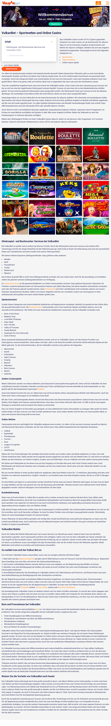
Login (98, 3)
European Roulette (42, 136)
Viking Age (69, 226)
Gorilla (15, 171)
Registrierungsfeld (26, 559)
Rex (15, 226)
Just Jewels (42, 171)
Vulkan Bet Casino (11, 283)
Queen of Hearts (96, 208)
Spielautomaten (16, 55)
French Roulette (69, 136)
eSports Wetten (68, 60)
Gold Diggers (69, 154)
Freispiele (25, 587)
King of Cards (69, 208)
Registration (11, 69)
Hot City (96, 171)
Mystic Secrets (15, 208)
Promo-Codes (41, 587)
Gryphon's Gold (42, 189)
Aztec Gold (96, 226)
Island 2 (15, 189)
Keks (69, 189)
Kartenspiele (50, 289)
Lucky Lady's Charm (42, 208)
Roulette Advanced (96, 136)
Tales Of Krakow (42, 226)
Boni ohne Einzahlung (66, 587)
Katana (69, 171)
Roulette (40, 389)
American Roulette (15, 136)
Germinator (15, 154)
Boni (37, 609)
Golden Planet (42, 154)
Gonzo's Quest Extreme (96, 154)
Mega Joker (96, 190)
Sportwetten (67, 57)
